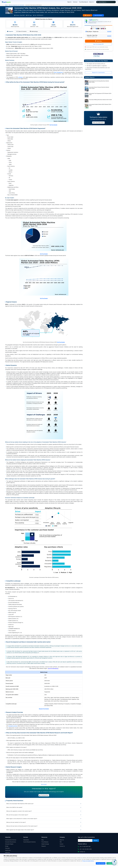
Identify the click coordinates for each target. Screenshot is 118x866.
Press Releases (45, 841)
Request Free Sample (44, 708)
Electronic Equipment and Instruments (16, 5)
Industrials (7, 852)
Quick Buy (99, 41)
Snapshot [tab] (11, 31)
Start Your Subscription (98, 122)
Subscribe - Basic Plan (92, 35)
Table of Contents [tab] (22, 31)
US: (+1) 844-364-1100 (84, 846)
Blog (43, 839)
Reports (69, 2)
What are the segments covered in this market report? (19, 811)
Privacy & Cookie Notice (88, 860)
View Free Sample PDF (98, 44)
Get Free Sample (53, 124)
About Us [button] (91, 2)
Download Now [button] (44, 795)
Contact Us (62, 846)
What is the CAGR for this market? (14, 807)
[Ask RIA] (114, 862)
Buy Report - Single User (92, 31)
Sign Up (95, 840)
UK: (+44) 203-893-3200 (85, 849)
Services (75, 2)
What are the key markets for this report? (16, 822)
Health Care (8, 850)
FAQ (61, 841)
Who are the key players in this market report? (17, 814)
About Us (62, 839)
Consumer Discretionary (10, 841)
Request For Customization (98, 72)
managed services (12, 726)
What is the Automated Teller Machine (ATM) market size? (19, 803)
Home (6, 5)
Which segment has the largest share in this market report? (20, 829)
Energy (6, 846)
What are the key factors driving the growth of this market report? (21, 826)
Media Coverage (45, 844)
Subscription (26, 839)
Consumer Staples (9, 844)
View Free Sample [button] (98, 15)
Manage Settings (101, 863)
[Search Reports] (97, 2)
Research (44, 846)
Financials (7, 848)
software (20, 77)
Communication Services (10, 839)
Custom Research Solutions (29, 841)
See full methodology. (53, 668)
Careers (61, 844)
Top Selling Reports (83, 2)
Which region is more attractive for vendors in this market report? (21, 818)
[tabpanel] (44, 409)
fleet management (58, 72)
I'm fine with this (111, 863)
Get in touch (44, 784)
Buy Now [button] (88, 15)
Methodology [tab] (34, 31)
